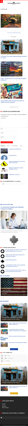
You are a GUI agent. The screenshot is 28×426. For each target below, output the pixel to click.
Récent (8, 145)
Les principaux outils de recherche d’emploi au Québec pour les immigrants (12, 101)
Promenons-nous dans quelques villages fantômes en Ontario (14, 57)
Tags (21, 145)
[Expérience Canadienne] (14, 2)
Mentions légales (5, 407)
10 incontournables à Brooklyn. (14, 31)
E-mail (2, 132)
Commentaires (15, 145)
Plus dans (13, 36)
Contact (3, 405)
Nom (2, 128)
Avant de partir (6, 290)
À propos (4, 403)
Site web (2, 136)
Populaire (3, 145)
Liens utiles (4, 406)
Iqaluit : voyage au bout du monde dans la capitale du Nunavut (13, 79)
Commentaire (3, 117)
